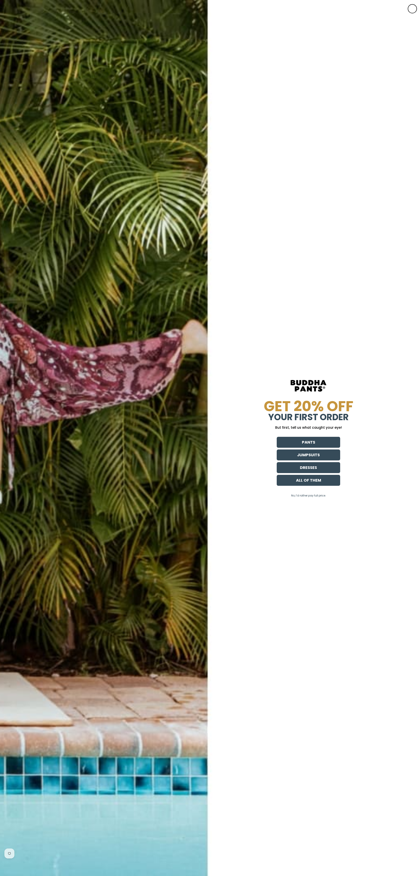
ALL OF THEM (308, 480)
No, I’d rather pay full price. (308, 495)
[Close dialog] (412, 8)
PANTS (308, 442)
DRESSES (308, 467)
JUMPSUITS (308, 455)
